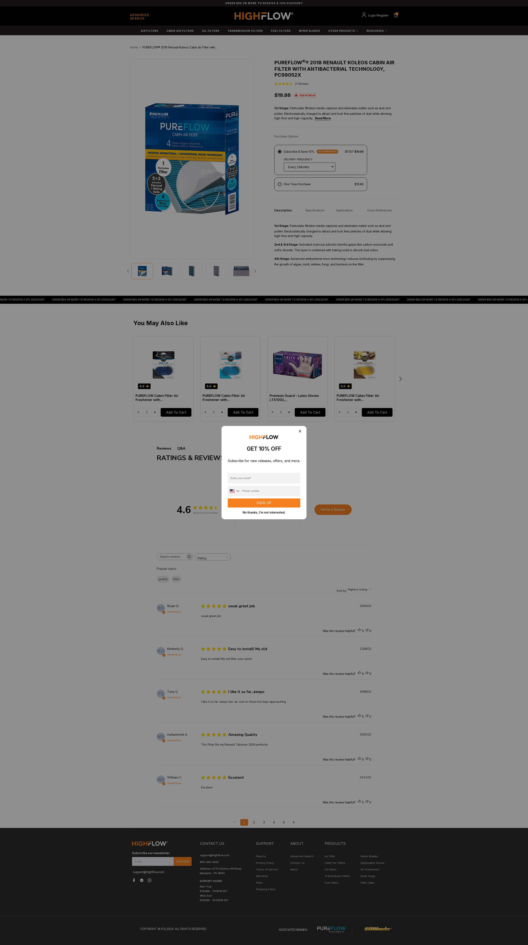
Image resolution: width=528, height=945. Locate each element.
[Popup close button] (299, 431)
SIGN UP (264, 503)
